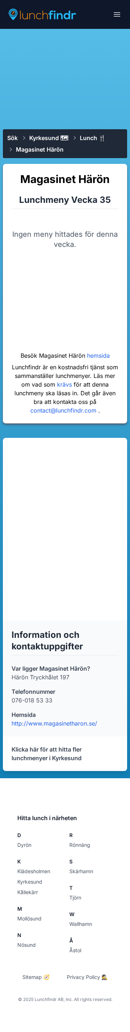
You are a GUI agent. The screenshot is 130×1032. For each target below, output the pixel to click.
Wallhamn (80, 924)
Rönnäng (79, 845)
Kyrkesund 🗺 (48, 137)
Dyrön (24, 845)
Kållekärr (27, 892)
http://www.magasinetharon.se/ (54, 723)
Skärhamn (81, 871)
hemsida (98, 355)
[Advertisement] (65, 78)
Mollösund (29, 918)
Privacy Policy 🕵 (87, 977)
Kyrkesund (29, 882)
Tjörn (75, 897)
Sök (12, 137)
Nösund (26, 945)
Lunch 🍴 (93, 137)
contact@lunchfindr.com (64, 410)
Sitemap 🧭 (35, 977)
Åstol (75, 950)
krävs (65, 384)
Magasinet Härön (40, 149)
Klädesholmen (33, 871)
